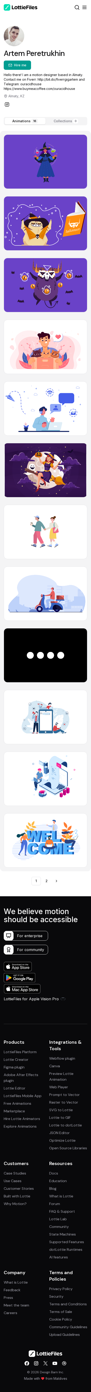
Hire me (20, 65)
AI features (58, 1257)
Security (56, 1296)
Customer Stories (19, 1188)
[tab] (25, 121)
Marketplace (14, 1111)
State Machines (62, 1234)
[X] (45, 1363)
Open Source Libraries (68, 1148)
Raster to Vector (63, 1102)
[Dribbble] (64, 1363)
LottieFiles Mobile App (23, 1095)
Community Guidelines (68, 1327)
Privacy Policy (61, 1288)
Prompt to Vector (64, 1094)
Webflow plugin (62, 1058)
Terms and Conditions (68, 1304)
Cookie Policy (60, 1319)
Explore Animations (20, 1126)
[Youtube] (55, 1363)
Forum (54, 1203)
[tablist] (45, 121)
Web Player (58, 1087)
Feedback (12, 1290)
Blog (52, 1188)
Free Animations (17, 1103)
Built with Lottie (17, 1196)
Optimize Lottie (62, 1140)
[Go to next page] (56, 881)
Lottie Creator (16, 1059)
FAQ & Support (62, 1211)
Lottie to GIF (60, 1117)
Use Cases (12, 1180)
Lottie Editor (14, 1088)
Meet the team (16, 1305)
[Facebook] (27, 1363)
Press (8, 1297)
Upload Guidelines (64, 1334)
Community (59, 1226)
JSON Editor (59, 1132)
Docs (53, 1173)
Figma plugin (14, 1067)
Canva (54, 1066)
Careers (10, 1312)
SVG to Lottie (61, 1109)
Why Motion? (15, 1203)
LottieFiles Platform (20, 1051)
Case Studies (15, 1173)
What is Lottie (61, 1196)
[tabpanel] (45, 501)
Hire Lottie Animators (22, 1118)
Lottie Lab (58, 1219)
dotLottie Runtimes (65, 1249)
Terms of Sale (60, 1311)
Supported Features (66, 1241)
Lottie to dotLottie (65, 1125)
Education (58, 1180)
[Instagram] (7, 104)
